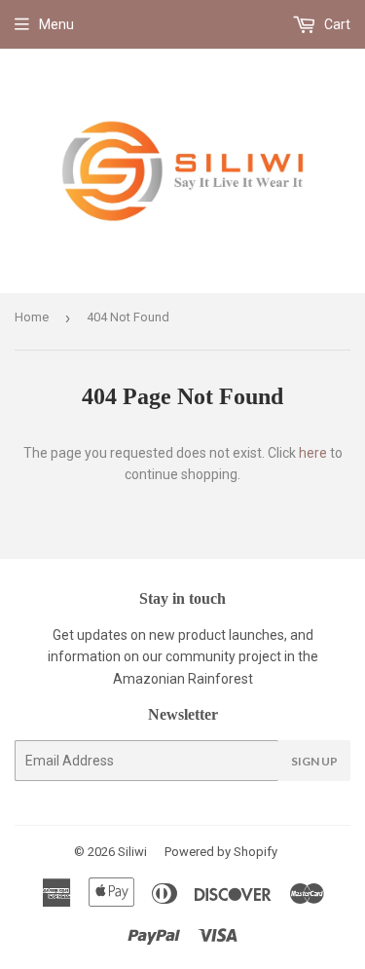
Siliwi (132, 851)
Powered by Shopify (220, 851)
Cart (335, 24)
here (313, 453)
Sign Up (314, 761)
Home (32, 317)
